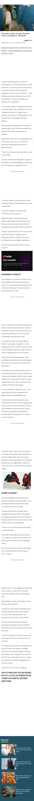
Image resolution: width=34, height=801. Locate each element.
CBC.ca (24, 668)
